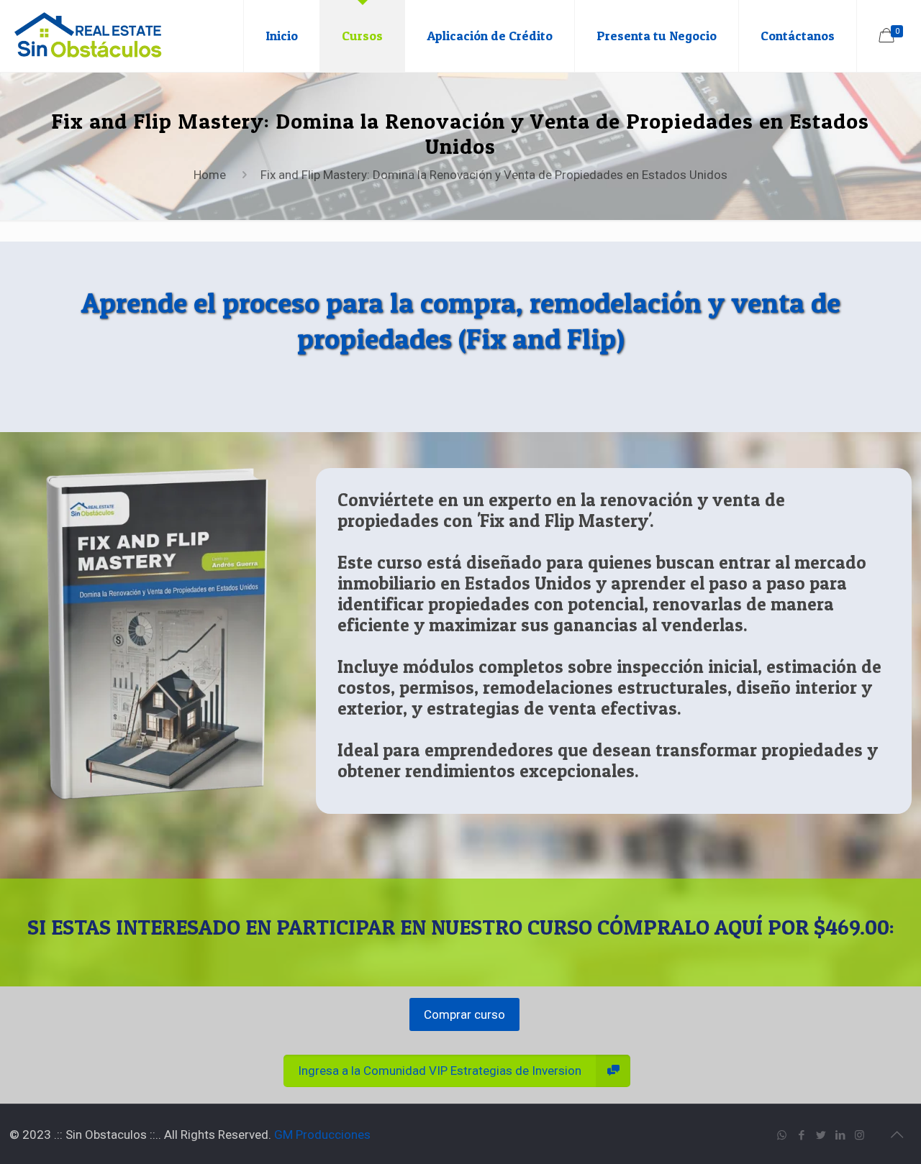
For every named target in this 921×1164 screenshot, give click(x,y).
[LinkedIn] (840, 1135)
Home (210, 175)
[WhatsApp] (781, 1135)
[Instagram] (859, 1135)
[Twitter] (820, 1135)
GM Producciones (322, 1134)
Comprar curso (464, 1014)
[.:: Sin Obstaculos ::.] (88, 36)
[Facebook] (801, 1135)
